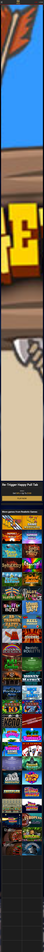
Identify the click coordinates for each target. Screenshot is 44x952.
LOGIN (41, 2)
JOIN (35, 2)
